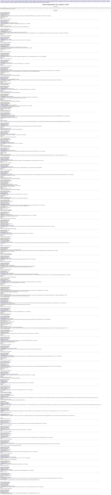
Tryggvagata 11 (43, 2)
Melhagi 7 (38, 1)
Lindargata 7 (23, 1)
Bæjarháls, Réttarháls (55, 0)
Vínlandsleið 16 (84, 1)
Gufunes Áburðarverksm (83, 0)
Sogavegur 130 (58, 1)
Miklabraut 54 (35, 2)
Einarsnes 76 (3, 2)
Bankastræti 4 (17, 0)
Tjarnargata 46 (39, 2)
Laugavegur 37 (11, 1)
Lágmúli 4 (19, 1)
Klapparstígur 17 (3, 204)
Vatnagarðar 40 (75, 1)
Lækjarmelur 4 (35, 1)
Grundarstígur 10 (77, 0)
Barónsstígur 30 (26, 0)
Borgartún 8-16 (31, 0)
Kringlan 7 (2, 1)
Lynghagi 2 (31, 2)
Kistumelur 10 (104, 0)
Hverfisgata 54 (16, 2)
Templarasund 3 (3, 414)
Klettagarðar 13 (104, 1)
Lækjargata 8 (30, 1)
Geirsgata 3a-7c (7, 2)
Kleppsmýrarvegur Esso (98, 1)
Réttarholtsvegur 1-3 (43, 1)
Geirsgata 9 (68, 0)
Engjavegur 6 (92, 1)
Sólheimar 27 (62, 1)
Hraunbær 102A (99, 0)
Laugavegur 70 (16, 1)
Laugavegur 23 (7, 1)
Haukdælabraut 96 (89, 0)
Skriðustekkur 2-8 (53, 1)
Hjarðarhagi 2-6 (95, 0)
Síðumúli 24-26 (48, 1)
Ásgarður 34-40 (13, 0)
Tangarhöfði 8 (71, 1)
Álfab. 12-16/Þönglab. (7, 0)
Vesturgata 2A (80, 1)
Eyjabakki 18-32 (60, 0)
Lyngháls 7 (26, 1)
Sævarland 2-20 (66, 1)
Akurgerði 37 (2, 0)
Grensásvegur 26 (72, 0)
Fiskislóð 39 (64, 0)
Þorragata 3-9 (88, 1)
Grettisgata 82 (11, 2)
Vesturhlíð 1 (47, 2)
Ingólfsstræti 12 (20, 2)
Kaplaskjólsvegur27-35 (26, 2)
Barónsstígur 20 (22, 0)
